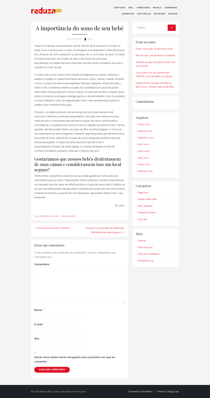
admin (90, 38)
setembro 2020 (146, 138)
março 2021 (144, 124)
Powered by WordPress (140, 391)
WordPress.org (145, 260)
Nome (38, 310)
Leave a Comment (68, 216)
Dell (131, 7)
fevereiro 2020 (145, 171)
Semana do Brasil (146, 212)
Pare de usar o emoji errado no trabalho (155, 55)
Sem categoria (145, 206)
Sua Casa (142, 219)
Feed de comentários (149, 254)
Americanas (143, 7)
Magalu (157, 7)
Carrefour (127, 14)
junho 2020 (144, 151)
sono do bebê (54, 216)
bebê (42, 216)
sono (46, 216)
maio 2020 (143, 157)
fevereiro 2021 (145, 131)
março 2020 (144, 164)
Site (36, 338)
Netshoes (159, 14)
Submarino (171, 7)
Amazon (172, 14)
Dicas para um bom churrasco (54, 228)
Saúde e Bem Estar (147, 199)
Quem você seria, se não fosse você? (154, 49)
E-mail (39, 324)
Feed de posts (145, 247)
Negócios (143, 192)
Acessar (142, 240)
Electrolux (144, 14)
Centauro (119, 7)
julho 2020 (143, 144)
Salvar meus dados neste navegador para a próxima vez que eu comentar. (74, 359)
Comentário (42, 264)
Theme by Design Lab (168, 391)
